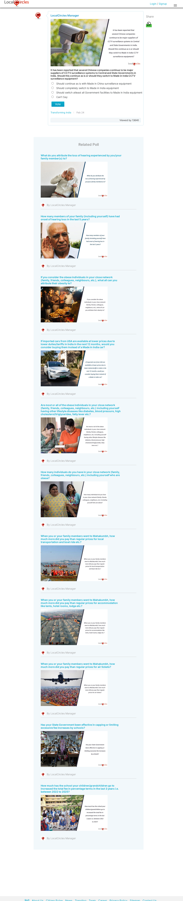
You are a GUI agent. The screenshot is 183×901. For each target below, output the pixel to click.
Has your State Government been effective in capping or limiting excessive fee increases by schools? (79, 726)
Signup (163, 3)
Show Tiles (176, 5)
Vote (58, 104)
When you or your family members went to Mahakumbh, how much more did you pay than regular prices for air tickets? (78, 665)
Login (153, 3)
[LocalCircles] (16, 3)
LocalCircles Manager (65, 15)
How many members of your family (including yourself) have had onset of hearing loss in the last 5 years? (80, 218)
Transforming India (61, 112)
